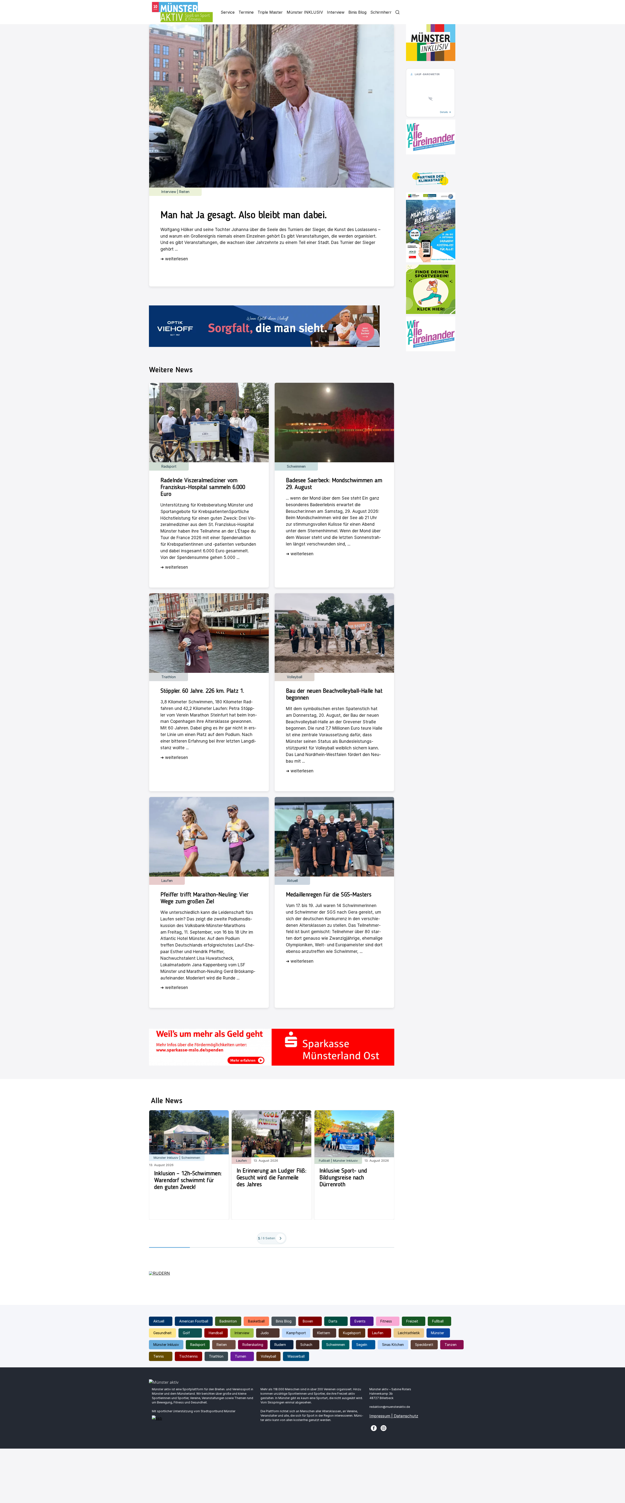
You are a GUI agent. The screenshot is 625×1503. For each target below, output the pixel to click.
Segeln (361, 1344)
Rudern (280, 1344)
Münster (437, 1333)
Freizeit (412, 1321)
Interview (335, 12)
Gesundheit (162, 1333)
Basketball (256, 1321)
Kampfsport (296, 1333)
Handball (216, 1333)
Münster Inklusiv (166, 1344)
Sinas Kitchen (393, 1344)
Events (359, 1321)
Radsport (197, 1344)
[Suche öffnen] (397, 12)
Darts (333, 1321)
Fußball (438, 1321)
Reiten (222, 1344)
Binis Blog (357, 12)
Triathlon (216, 1356)
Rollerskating (252, 1344)
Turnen (240, 1356)
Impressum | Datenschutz (393, 1415)
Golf (186, 1333)
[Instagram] (383, 1427)
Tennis (158, 1356)
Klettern (323, 1333)
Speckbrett (424, 1344)
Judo (264, 1333)
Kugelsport (352, 1333)
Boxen (308, 1321)
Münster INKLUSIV (305, 12)
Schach (306, 1344)
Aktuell (158, 1321)
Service (228, 12)
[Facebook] (373, 1427)
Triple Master (270, 12)
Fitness (386, 1321)
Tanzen (451, 1344)
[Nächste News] (280, 1238)
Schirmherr (381, 12)
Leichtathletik (409, 1333)
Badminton (228, 1321)
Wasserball (296, 1356)
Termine (246, 12)
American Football (193, 1321)
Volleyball (268, 1356)
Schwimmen (335, 1344)
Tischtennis (188, 1356)
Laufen (377, 1333)
